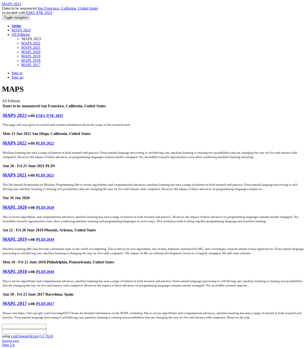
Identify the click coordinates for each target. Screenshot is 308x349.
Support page (10, 341)
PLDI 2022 (45, 143)
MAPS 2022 (30, 43)
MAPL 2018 (30, 60)
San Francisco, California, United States (68, 8)
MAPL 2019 (30, 56)
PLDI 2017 (45, 304)
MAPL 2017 (30, 65)
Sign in (17, 73)
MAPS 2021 (30, 47)
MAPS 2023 (21, 30)
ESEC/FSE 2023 (39, 13)
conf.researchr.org (24, 336)
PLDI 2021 (45, 175)
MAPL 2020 (30, 52)
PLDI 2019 (45, 239)
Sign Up (8, 345)
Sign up (17, 77)
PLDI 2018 (45, 272)
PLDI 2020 (45, 207)
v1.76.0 (46, 336)
